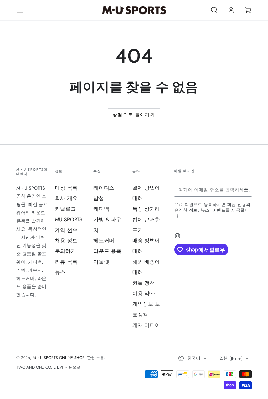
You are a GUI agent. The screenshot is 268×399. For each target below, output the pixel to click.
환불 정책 (143, 283)
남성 (98, 198)
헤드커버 (103, 240)
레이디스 (103, 188)
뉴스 (60, 272)
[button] (214, 10)
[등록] (248, 189)
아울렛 (101, 262)
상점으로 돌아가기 (134, 114)
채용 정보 (66, 240)
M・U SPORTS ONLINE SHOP (58, 358)
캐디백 (101, 209)
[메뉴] (19, 10)
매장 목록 (66, 188)
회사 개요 (66, 198)
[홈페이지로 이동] (134, 10)
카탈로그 (65, 209)
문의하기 (65, 251)
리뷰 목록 (66, 262)
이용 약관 (143, 293)
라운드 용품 (107, 251)
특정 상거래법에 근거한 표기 (146, 219)
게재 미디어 (146, 325)
